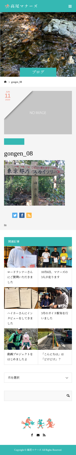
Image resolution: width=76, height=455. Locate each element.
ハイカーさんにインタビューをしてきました (20, 318)
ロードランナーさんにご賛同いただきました (20, 277)
